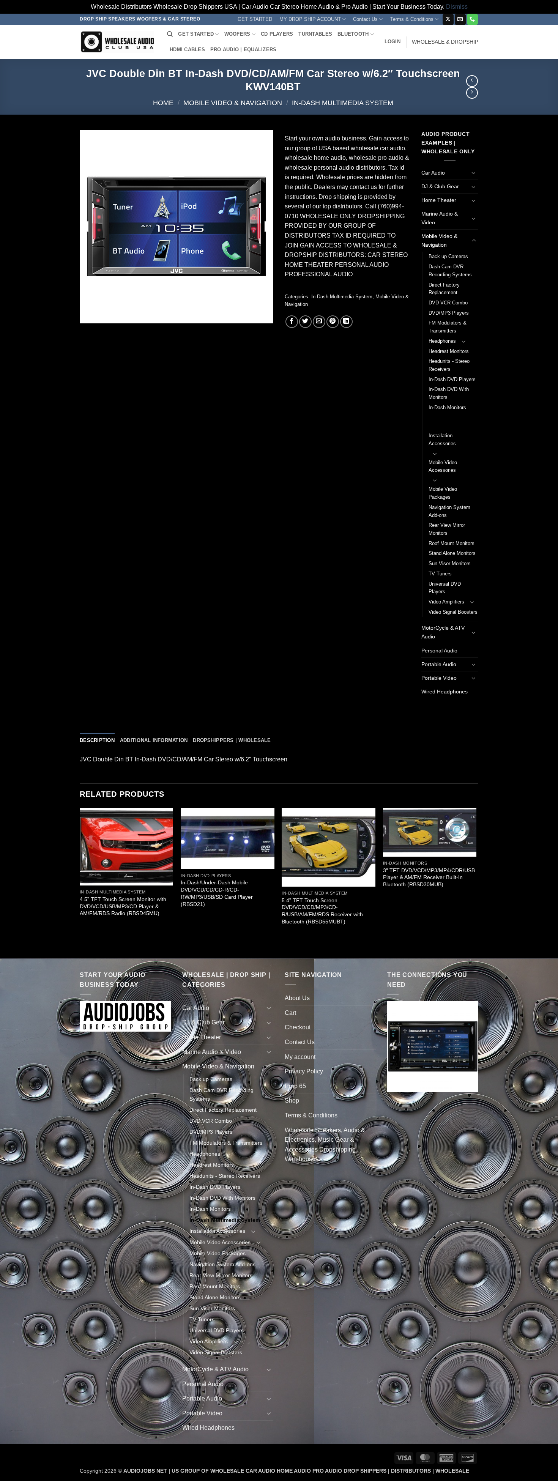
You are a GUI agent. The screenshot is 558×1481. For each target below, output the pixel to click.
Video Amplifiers (446, 602)
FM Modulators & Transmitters (448, 327)
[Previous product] (472, 93)
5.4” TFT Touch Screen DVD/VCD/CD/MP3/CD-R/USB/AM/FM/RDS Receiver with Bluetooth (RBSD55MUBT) (322, 911)
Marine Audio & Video (439, 218)
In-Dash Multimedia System (342, 103)
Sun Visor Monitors (450, 563)
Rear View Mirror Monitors (447, 529)
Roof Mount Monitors (451, 543)
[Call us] (472, 19)
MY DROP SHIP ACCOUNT (310, 19)
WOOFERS (237, 34)
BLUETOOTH (353, 34)
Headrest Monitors (449, 351)
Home (163, 103)
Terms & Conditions (411, 19)
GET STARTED (255, 19)
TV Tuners (440, 574)
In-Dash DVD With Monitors (449, 393)
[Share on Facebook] (291, 321)
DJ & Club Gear (440, 186)
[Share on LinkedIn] (346, 321)
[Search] (170, 34)
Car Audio (433, 173)
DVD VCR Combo (448, 303)
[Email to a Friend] (319, 321)
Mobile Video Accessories (443, 466)
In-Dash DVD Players (452, 379)
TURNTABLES (315, 34)
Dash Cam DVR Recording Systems (450, 270)
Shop (292, 1100)
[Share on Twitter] (305, 321)
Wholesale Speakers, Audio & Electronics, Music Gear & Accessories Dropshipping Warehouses (325, 1145)
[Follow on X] (448, 19)
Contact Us (365, 19)
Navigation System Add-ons (449, 511)
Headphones (442, 341)
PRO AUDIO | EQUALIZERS (243, 49)
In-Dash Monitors (447, 407)
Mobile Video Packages (443, 493)
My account (300, 1057)
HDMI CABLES (187, 49)
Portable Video (439, 678)
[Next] (476, 882)
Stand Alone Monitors (452, 553)
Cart (290, 1013)
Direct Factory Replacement (444, 289)
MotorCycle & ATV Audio (443, 632)
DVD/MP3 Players (449, 313)
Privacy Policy (304, 1071)
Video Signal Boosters (453, 612)
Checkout (298, 1027)
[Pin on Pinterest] (332, 321)
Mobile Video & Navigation (232, 103)
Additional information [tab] (154, 740)
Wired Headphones (444, 692)
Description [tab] (97, 740)
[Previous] (80, 882)
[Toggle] (473, 173)
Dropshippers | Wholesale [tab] (232, 740)
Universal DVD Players (445, 588)
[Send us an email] (460, 19)
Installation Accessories (442, 439)
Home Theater (438, 200)
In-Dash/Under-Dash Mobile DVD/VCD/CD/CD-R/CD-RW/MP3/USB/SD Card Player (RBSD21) (217, 893)
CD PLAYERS (277, 34)
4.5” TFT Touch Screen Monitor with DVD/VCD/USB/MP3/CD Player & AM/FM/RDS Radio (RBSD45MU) (123, 906)
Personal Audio (439, 651)
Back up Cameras (448, 256)
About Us (297, 998)
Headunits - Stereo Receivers (449, 365)
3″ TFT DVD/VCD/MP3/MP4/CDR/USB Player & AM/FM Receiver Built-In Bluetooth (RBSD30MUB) (429, 877)
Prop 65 (295, 1086)
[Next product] (472, 81)
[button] (392, 41)
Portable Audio (438, 664)
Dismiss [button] (457, 6)
